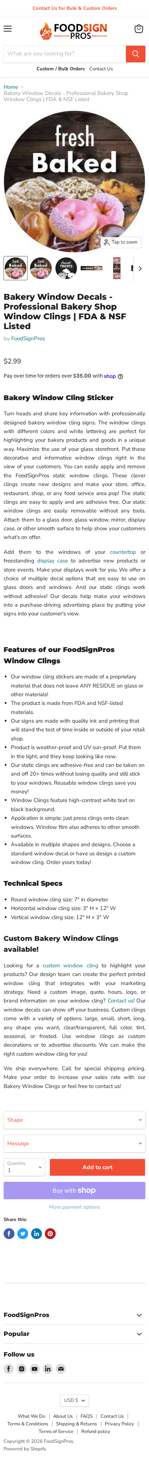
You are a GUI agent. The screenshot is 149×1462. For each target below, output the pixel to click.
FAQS (87, 1416)
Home (11, 87)
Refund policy (95, 1431)
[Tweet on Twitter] (22, 1233)
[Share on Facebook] (9, 1233)
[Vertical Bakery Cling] (116, 268)
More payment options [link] (74, 1207)
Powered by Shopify (25, 1449)
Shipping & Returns (76, 1424)
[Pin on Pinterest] (50, 1233)
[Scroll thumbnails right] (139, 268)
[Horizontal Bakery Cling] (91, 268)
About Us (63, 1416)
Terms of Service (56, 1431)
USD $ (71, 1400)
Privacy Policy (119, 1424)
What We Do (31, 1416)
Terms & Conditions (27, 1424)
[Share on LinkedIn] (36, 1233)
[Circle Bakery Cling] (15, 268)
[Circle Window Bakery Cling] (66, 268)
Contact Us (112, 1416)
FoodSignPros (28, 338)
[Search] (135, 54)
